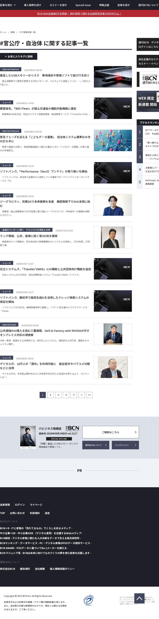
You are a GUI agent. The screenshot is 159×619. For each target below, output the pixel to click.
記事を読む (6, 5)
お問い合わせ (17, 513)
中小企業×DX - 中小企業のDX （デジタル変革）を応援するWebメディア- (41, 533)
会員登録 (5, 504)
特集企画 (104, 5)
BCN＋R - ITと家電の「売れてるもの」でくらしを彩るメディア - (36, 528)
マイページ (36, 504)
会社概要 (40, 569)
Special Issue (83, 5)
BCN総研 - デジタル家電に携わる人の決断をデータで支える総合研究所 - (40, 538)
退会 (47, 513)
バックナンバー (122, 445)
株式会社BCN (7, 569)
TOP (2, 513)
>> (89, 395)
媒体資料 (25, 569)
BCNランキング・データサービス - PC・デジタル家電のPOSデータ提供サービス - (46, 543)
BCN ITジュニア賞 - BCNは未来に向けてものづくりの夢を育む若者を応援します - (45, 553)
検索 (13, 32)
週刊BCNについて (148, 5)
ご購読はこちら (110, 432)
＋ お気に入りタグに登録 (19, 56)
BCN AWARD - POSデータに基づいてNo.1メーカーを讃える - (34, 548)
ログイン (20, 504)
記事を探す (124, 5)
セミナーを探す (58, 5)
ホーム (3, 32)
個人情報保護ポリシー (62, 569)
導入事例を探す (32, 5)
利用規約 (35, 513)
